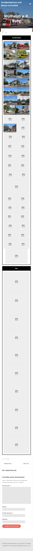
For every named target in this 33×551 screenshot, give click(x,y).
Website (4, 519)
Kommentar (6, 486)
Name (4, 507)
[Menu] (30, 3)
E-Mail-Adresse (7, 513)
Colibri (29, 546)
